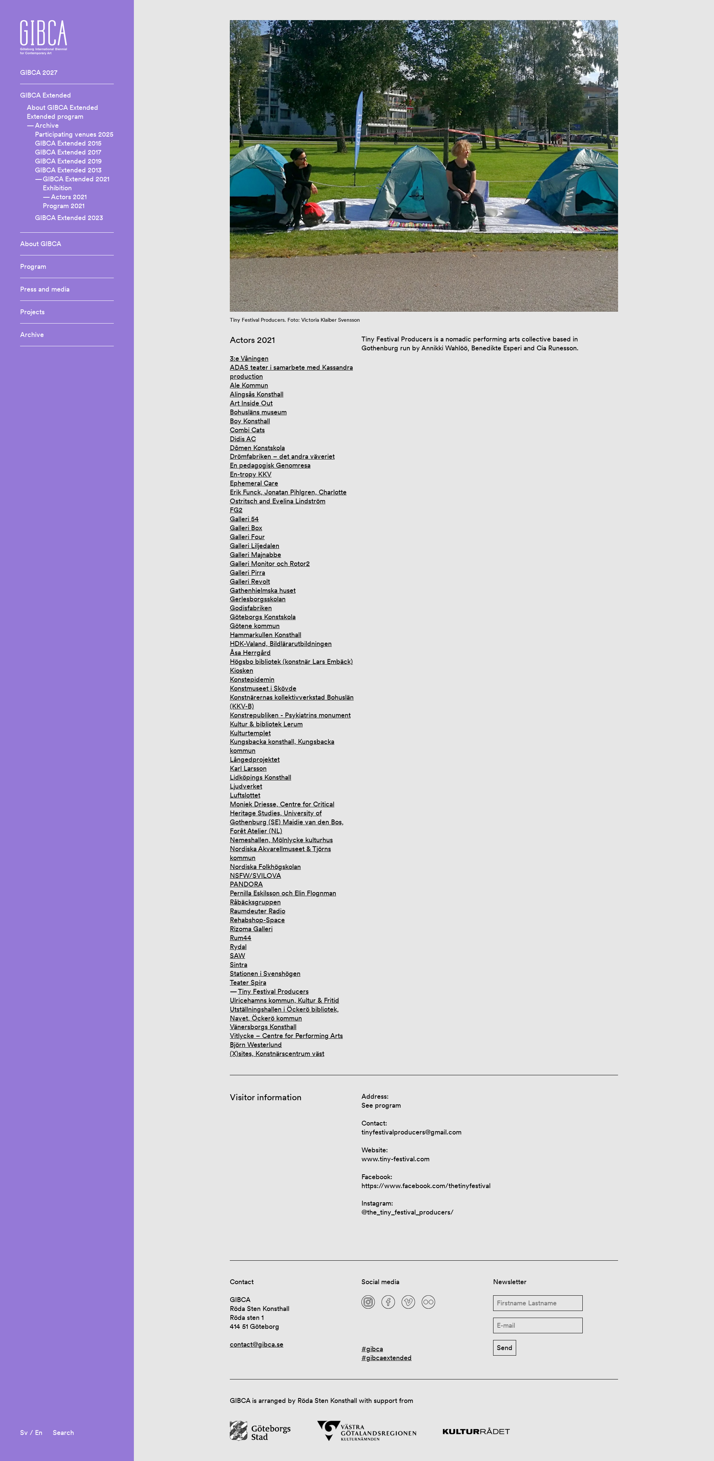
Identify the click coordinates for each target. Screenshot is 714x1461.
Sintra (238, 964)
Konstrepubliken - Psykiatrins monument (290, 715)
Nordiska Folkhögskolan (265, 866)
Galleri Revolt (250, 581)
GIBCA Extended (45, 95)
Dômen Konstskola (257, 447)
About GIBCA (40, 243)
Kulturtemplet (250, 733)
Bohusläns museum (258, 412)
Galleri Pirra (247, 572)
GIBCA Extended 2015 (68, 143)
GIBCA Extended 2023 (69, 217)
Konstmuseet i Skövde (263, 688)
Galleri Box (246, 527)
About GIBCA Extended (62, 107)
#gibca (372, 1348)
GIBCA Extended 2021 (76, 179)
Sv (24, 1432)
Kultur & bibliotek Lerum (266, 724)
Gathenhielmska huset (263, 590)
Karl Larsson (248, 768)
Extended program (55, 116)
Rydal (238, 946)
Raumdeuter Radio (257, 911)
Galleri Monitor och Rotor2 (270, 563)
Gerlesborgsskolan (258, 599)
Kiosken (241, 670)
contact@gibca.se (256, 1344)
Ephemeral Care (254, 483)
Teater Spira (248, 982)
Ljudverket (246, 786)
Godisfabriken (251, 608)
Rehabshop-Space (257, 920)
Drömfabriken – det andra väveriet (282, 456)
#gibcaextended (386, 1357)
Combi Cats (247, 430)
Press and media (45, 289)
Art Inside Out (251, 403)
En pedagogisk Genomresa (270, 465)
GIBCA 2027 (38, 72)
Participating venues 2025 (74, 134)
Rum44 (240, 937)
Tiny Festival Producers (273, 991)
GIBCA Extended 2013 (68, 170)
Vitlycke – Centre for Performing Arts (286, 1035)
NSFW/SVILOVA (255, 875)
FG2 (236, 510)
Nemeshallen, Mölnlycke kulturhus (281, 839)
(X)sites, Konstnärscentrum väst (277, 1053)
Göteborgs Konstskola (263, 616)
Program (33, 266)
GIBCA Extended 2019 (68, 161)
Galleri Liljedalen (254, 545)
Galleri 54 (244, 519)
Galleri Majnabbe (255, 554)
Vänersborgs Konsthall (263, 1026)
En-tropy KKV (250, 474)
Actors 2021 (69, 196)
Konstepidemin (252, 679)
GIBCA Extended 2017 (68, 152)
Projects (32, 312)
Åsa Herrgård (250, 652)
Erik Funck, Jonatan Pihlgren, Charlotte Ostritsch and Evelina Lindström (288, 496)
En (38, 1432)
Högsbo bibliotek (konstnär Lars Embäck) (291, 661)
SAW (237, 955)
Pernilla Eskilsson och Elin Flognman (283, 893)
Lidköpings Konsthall (260, 777)
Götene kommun (255, 625)
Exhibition (57, 188)
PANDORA (246, 884)
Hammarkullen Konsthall (265, 634)
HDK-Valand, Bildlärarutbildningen (281, 643)
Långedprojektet (255, 759)
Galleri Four (247, 536)
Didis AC (243, 439)
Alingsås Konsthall (256, 394)
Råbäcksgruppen (255, 902)
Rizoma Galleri (251, 928)
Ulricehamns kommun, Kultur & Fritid (284, 1000)
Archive (47, 125)
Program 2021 (63, 205)
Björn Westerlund (256, 1044)
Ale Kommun (249, 385)
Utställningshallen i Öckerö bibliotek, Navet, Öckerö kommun (284, 1013)
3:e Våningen (249, 358)
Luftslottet (245, 795)
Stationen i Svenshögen (265, 973)
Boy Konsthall (250, 421)
